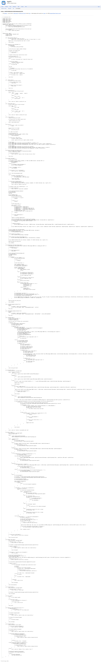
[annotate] (51, 13)
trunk (29, 13)
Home (2, 6)
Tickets (22, 6)
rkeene (44, 13)
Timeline (6, 6)
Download (9, 8)
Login (99, 6)
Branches (14, 6)
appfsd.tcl (5, 13)
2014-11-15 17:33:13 (22, 13)
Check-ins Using (3, 8)
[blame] (54, 13)
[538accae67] (15, 13)
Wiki (26, 6)
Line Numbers (18, 8)
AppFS (9, 1)
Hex (13, 8)
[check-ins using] (58, 13)
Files (10, 6)
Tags (18, 6)
